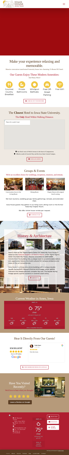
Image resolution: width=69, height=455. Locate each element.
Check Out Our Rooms (36, 101)
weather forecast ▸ (34, 327)
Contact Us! (35, 215)
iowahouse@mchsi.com (19, 427)
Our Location (36, 159)
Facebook (18, 432)
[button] (64, 4)
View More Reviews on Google (35, 367)
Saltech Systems (61, 450)
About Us (35, 278)
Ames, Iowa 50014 (19, 421)
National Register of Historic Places (31, 254)
